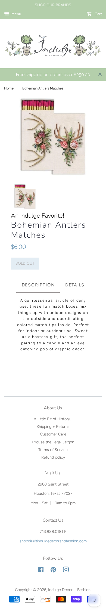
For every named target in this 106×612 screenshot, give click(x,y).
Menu (16, 14)
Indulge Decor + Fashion (69, 589)
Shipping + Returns (53, 426)
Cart (98, 14)
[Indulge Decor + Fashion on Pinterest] (53, 570)
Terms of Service (53, 449)
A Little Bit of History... (53, 418)
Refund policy (53, 457)
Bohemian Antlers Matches (48, 230)
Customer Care (53, 434)
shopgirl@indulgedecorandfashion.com (53, 541)
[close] (100, 74)
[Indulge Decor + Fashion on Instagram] (66, 570)
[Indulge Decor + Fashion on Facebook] (41, 570)
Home (9, 88)
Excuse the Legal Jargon (53, 442)
